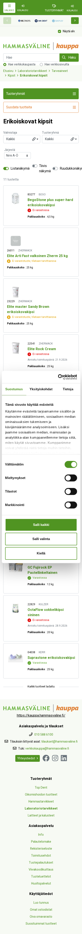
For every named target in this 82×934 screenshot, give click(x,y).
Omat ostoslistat (41, 909)
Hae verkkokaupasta (21, 64)
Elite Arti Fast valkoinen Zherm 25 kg (37, 256)
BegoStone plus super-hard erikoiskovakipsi (50, 202)
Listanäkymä (20, 168)
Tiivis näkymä (45, 168)
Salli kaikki (41, 525)
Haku (71, 57)
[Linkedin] (64, 758)
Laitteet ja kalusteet (41, 815)
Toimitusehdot (41, 855)
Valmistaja (10, 132)
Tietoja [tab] (68, 389)
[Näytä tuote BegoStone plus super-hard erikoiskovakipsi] (15, 199)
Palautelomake (41, 841)
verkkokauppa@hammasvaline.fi (47, 748)
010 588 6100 (43, 734)
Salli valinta (41, 539)
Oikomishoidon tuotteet (41, 794)
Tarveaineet (60, 71)
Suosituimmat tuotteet (41, 923)
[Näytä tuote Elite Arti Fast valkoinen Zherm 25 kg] (15, 241)
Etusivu (8, 71)
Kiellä (41, 553)
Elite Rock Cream (42, 349)
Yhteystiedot (26, 758)
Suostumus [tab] (14, 389)
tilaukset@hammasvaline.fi (59, 741)
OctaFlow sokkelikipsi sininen (46, 612)
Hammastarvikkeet (41, 801)
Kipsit (11, 75)
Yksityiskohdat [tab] (41, 389)
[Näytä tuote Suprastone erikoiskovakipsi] (15, 656)
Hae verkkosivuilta (57, 64)
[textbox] (21, 139)
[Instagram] (55, 758)
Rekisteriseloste (41, 848)
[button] (75, 20)
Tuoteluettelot (41, 876)
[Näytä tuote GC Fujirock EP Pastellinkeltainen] (15, 566)
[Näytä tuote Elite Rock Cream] (15, 348)
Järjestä (9, 150)
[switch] (71, 477)
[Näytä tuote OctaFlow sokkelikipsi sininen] (15, 608)
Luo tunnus (41, 902)
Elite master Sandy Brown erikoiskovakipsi (28, 309)
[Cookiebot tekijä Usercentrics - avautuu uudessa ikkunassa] (58, 377)
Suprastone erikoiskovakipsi (51, 657)
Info (41, 834)
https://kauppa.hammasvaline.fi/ (41, 715)
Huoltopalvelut (41, 883)
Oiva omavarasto (41, 916)
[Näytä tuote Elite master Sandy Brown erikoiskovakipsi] (15, 292)
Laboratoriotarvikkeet (32, 71)
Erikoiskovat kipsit (33, 75)
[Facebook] (45, 758)
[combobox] (21, 139)
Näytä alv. (69, 31)
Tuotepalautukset (41, 862)
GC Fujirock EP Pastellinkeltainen (42, 570)
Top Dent (41, 787)
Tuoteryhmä (50, 132)
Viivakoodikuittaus (41, 869)
